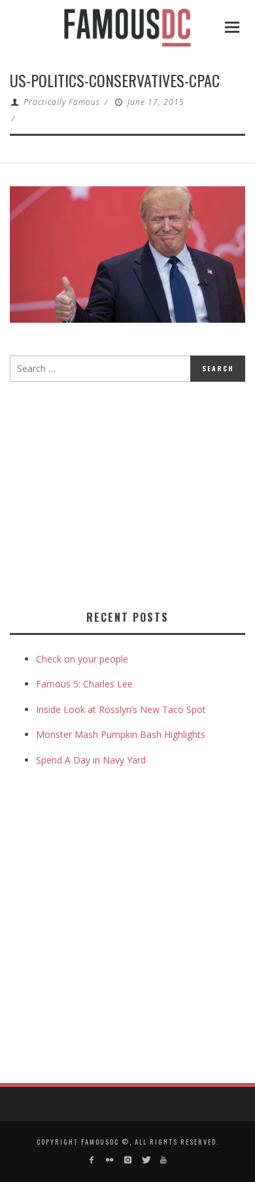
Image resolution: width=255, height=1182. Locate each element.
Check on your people (83, 659)
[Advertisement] (120, 493)
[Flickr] (109, 1160)
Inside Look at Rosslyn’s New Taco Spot (121, 709)
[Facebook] (92, 1160)
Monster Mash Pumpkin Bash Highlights (120, 734)
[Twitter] (145, 1160)
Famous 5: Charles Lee (84, 684)
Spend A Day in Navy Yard (91, 760)
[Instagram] (127, 1160)
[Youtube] (163, 1160)
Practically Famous (62, 102)
